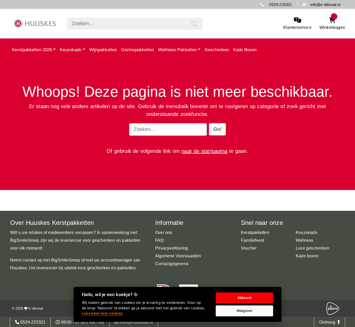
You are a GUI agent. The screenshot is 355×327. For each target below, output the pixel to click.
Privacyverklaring (171, 248)
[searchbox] (134, 24)
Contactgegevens (171, 263)
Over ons (163, 232)
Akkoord (244, 298)
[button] (217, 129)
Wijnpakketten (103, 49)
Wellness (304, 240)
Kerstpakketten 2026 (32, 49)
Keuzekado (70, 49)
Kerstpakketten (255, 232)
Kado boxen (307, 256)
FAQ (159, 240)
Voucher (249, 248)
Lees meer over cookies (102, 313)
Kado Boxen (245, 49)
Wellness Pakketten (177, 49)
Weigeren (244, 311)
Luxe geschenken (312, 248)
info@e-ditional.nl (325, 4)
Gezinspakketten (137, 49)
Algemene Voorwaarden (178, 256)
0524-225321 (280, 4)
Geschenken (217, 49)
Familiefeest (252, 240)
